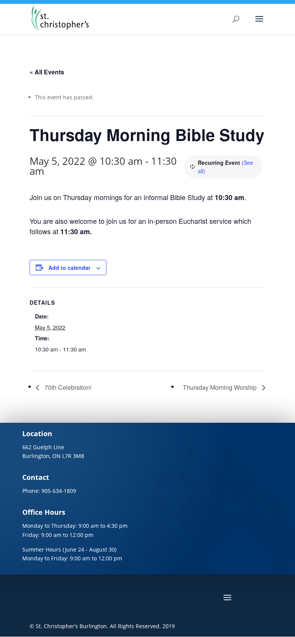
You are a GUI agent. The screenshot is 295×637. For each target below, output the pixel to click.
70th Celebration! (67, 387)
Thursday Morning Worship (220, 387)
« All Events (47, 71)
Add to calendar (69, 267)
